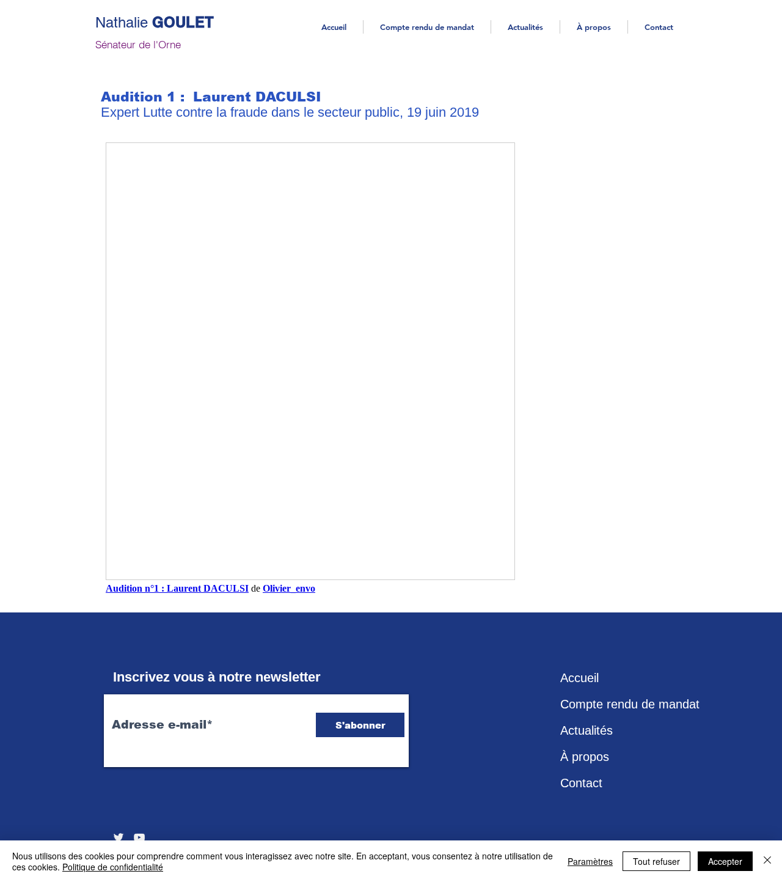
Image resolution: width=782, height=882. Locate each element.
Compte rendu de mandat (620, 704)
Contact (581, 783)
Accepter (725, 861)
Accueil (579, 678)
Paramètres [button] (590, 861)
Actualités (586, 730)
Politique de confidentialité (112, 867)
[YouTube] (139, 837)
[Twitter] (118, 837)
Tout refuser (656, 861)
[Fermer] (767, 861)
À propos (584, 756)
